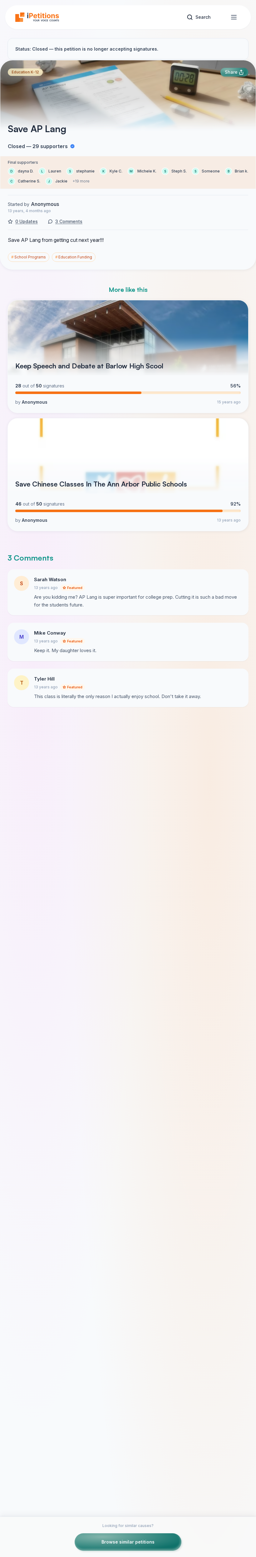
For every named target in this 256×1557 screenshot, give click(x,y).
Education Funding (73, 257)
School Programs (28, 257)
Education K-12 (25, 72)
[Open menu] (234, 17)
